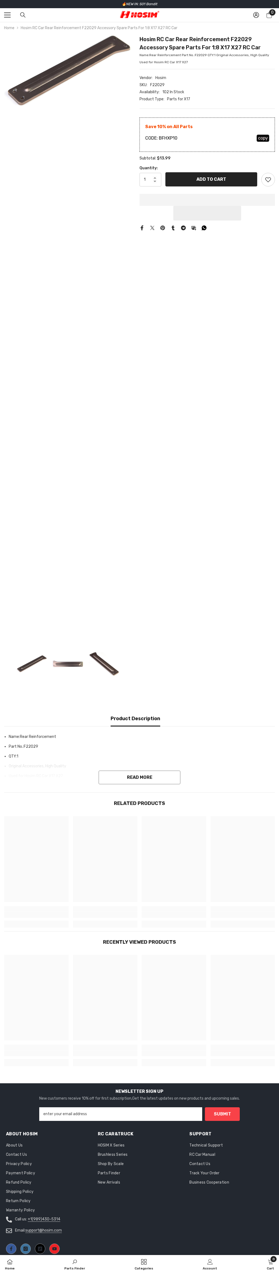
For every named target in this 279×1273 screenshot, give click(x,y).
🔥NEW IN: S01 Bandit (139, 4)
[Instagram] (25, 1249)
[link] (36, 915)
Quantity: (149, 168)
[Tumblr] (173, 227)
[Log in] (256, 15)
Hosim (160, 78)
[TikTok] (40, 1249)
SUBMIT (222, 1114)
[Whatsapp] (204, 227)
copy (263, 138)
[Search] (23, 15)
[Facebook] (142, 227)
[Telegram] (183, 227)
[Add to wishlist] (268, 179)
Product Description (135, 719)
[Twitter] (152, 227)
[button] (207, 213)
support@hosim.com (43, 1230)
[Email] (193, 227)
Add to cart (211, 179)
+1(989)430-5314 (44, 1219)
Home (9, 28)
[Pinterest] (162, 227)
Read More (139, 777)
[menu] (7, 15)
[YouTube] (54, 1249)
